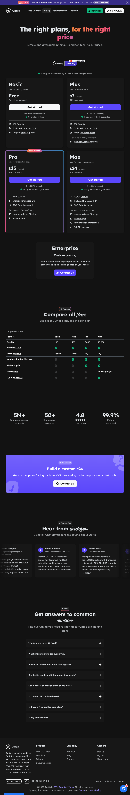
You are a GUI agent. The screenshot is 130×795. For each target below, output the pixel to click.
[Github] (47, 781)
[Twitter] (33, 781)
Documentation (43, 763)
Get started (34, 107)
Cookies (120, 781)
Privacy (108, 781)
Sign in (100, 755)
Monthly (59, 63)
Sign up (100, 751)
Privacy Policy (94, 790)
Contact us (67, 483)
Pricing (39, 759)
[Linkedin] (44, 781)
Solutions (40, 755)
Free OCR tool (43, 751)
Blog (69, 755)
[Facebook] (37, 781)
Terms (98, 781)
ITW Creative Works (64, 787)
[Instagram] (40, 781)
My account (103, 759)
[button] (95, 10)
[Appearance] (27, 781)
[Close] (127, 2)
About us (71, 751)
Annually (70, 63)
